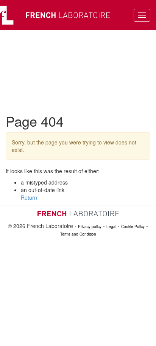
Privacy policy (89, 226)
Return (29, 197)
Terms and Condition (78, 234)
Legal (111, 226)
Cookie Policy (133, 226)
